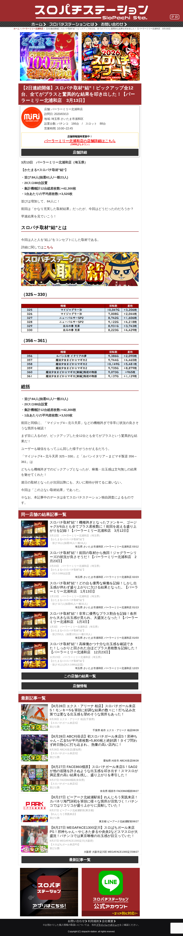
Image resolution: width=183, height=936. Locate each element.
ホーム (16, 29)
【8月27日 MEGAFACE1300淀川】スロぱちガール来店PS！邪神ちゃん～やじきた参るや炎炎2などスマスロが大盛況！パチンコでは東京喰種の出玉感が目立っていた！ (94, 832)
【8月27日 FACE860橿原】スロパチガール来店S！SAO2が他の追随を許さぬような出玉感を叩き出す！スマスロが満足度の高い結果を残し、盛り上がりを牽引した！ (94, 771)
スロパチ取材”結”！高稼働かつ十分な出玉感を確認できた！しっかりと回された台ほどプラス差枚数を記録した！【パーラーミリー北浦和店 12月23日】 (94, 648)
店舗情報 (80, 686)
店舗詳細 (80, 152)
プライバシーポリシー (107, 925)
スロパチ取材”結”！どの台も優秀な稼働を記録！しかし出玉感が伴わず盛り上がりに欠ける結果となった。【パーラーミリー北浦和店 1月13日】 (94, 587)
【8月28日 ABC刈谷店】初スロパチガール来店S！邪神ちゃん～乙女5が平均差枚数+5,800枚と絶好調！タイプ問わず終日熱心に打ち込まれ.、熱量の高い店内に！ (93, 740)
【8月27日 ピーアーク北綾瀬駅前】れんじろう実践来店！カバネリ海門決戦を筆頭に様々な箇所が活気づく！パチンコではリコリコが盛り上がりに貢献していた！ (94, 801)
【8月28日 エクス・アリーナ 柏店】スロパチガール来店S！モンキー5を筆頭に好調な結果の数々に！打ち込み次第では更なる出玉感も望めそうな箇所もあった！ (92, 710)
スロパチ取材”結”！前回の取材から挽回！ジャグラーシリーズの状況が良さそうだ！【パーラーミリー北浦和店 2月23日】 (93, 557)
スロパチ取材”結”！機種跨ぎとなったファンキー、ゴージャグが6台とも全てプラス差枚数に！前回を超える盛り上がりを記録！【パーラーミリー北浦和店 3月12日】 (93, 526)
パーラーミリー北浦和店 (32, 29)
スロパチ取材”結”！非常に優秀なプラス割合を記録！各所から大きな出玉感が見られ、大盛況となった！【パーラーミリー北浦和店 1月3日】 (94, 618)
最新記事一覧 (80, 860)
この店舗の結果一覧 (80, 676)
